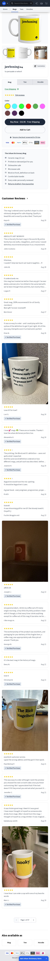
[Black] (21, 113)
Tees (21, 9)
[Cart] (46, 3)
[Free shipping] (41, 3)
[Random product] (30, 3)
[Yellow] (7, 106)
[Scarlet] (28, 106)
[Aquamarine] (14, 106)
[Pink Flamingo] (42, 106)
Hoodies (29, 9)
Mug (9, 82)
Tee (25, 82)
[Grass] (35, 106)
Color (7, 100)
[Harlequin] (21, 106)
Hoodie (40, 82)
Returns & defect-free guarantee (21, 184)
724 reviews (20, 95)
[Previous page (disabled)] (16, 920)
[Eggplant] (14, 113)
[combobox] (21, 3)
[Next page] (33, 920)
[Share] (36, 3)
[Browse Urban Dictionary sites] (5, 3)
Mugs (15, 9)
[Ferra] (7, 113)
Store (5, 9)
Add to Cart (25, 129)
